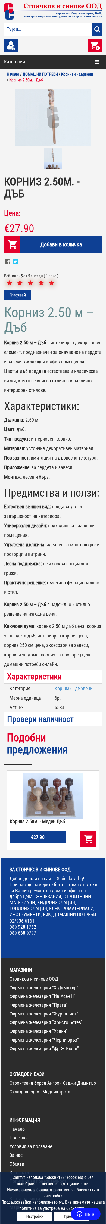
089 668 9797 (23, 933)
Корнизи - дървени (73, 688)
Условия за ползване (31, 1146)
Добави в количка (61, 244)
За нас (16, 1155)
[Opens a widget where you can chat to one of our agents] (86, 1214)
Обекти (17, 1164)
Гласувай (18, 295)
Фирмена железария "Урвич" (39, 1031)
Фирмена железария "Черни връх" (44, 1040)
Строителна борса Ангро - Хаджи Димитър (53, 1083)
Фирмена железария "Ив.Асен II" (43, 996)
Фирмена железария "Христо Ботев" (46, 1022)
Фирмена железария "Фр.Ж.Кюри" (44, 1048)
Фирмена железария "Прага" (38, 1005)
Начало (17, 1129)
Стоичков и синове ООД (34, 979)
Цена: (12, 213)
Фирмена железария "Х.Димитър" (44, 987)
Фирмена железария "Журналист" (44, 1014)
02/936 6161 (22, 921)
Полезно (18, 1138)
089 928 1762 (23, 927)
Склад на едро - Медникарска (40, 1092)
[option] (53, 117)
